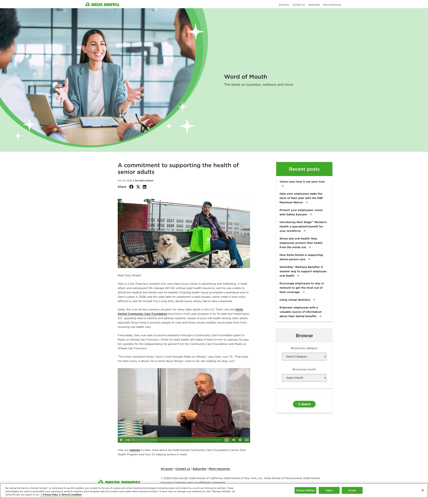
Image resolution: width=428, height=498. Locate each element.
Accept (352, 490)
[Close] (422, 490)
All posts (167, 468)
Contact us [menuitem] (298, 4)
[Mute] (233, 440)
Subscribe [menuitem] (314, 4)
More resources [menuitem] (332, 4)
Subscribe (199, 468)
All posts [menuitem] (284, 4)
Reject (329, 490)
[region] (214, 490)
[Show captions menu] (226, 440)
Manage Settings (305, 490)
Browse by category (304, 348)
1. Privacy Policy (49, 494)
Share (122, 187)
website (134, 450)
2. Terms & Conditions (70, 494)
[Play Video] (121, 440)
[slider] (177, 440)
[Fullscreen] (246, 440)
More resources (219, 468)
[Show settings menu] (240, 440)
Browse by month (304, 369)
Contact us (182, 468)
